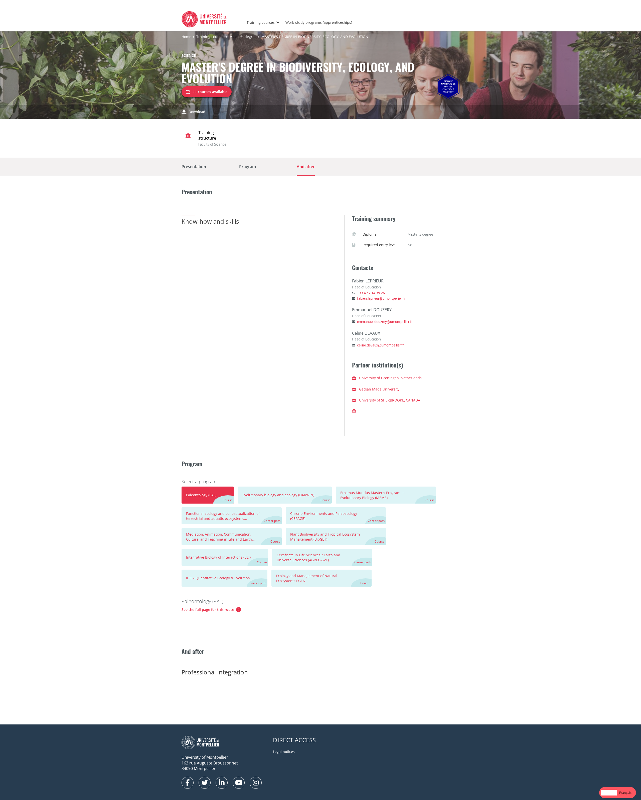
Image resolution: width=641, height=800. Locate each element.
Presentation (194, 166)
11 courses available (210, 91)
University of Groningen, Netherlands (390, 377)
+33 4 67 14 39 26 (371, 292)
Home (186, 36)
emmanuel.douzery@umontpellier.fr (385, 321)
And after (306, 166)
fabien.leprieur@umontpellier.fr (381, 298)
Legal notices (284, 751)
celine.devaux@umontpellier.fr (380, 345)
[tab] (208, 495)
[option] (625, 792)
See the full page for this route (208, 609)
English (609, 792)
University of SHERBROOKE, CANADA (389, 400)
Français (625, 792)
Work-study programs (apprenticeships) (318, 22)
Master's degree (242, 36)
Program (247, 166)
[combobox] (609, 792)
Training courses (261, 22)
